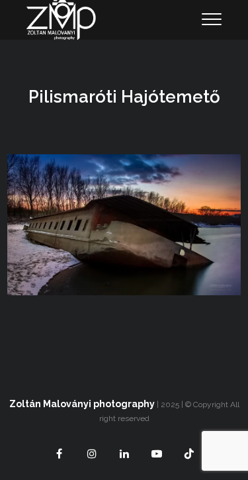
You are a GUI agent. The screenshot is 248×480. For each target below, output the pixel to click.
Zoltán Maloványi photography (82, 404)
